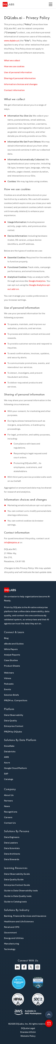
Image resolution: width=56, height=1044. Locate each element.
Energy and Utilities (14, 938)
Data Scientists (12, 848)
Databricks (9, 751)
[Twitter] (30, 967)
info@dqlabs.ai (11, 542)
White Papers (11, 649)
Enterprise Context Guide (17, 885)
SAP (6, 773)
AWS (6, 757)
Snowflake (9, 746)
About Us (8, 795)
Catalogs (8, 779)
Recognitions (10, 811)
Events (7, 689)
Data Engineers (11, 837)
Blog (6, 638)
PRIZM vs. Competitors (15, 700)
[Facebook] (24, 967)
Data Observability (13, 715)
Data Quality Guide (14, 879)
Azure (7, 762)
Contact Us (10, 822)
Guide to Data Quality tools (18, 896)
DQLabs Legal (28, 1028)
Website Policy (28, 1036)
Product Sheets (12, 665)
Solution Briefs (11, 694)
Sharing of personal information (20, 78)
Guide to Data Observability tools (21, 890)
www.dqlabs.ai (11, 40)
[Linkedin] (17, 967)
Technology (9, 949)
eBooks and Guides (14, 643)
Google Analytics (37, 281)
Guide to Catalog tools (15, 901)
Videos (7, 678)
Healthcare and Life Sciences (19, 921)
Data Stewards (11, 859)
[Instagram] (37, 967)
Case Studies (11, 660)
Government (10, 932)
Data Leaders (11, 842)
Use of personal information (18, 72)
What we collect (12, 60)
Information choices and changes (20, 84)
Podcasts (8, 683)
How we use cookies (14, 66)
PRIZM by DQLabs (13, 731)
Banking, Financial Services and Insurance (25, 916)
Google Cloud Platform (15, 768)
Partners (8, 800)
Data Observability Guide (17, 874)
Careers (8, 817)
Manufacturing (11, 943)
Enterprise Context (13, 726)
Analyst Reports (12, 654)
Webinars (9, 672)
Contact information (14, 90)
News (7, 806)
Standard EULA (28, 1032)
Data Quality (10, 720)
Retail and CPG (11, 927)
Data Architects (12, 853)
